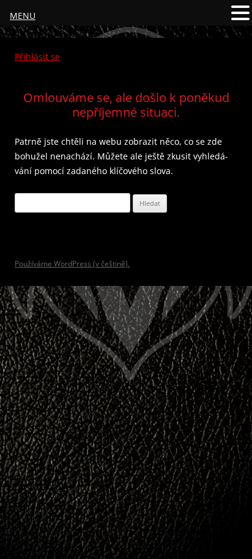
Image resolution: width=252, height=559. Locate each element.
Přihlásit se (37, 56)
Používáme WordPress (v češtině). (72, 263)
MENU (22, 15)
